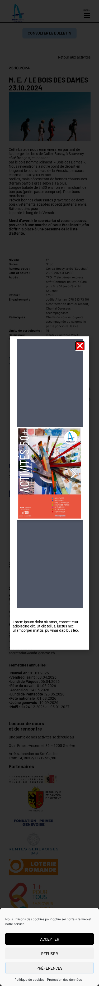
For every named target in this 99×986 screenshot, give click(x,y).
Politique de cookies (29, 980)
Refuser (49, 953)
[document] (49, 493)
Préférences (49, 968)
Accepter (49, 939)
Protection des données (64, 980)
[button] (80, 346)
